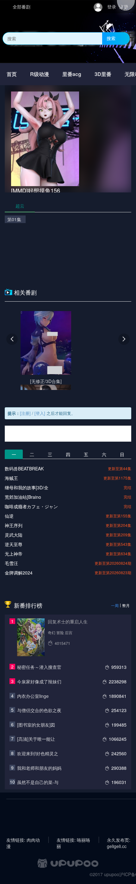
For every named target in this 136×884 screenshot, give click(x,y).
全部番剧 (21, 6)
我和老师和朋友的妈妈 (39, 768)
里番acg (71, 74)
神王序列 (13, 525)
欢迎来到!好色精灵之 (37, 753)
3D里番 (103, 74)
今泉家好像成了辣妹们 (39, 681)
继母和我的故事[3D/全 (26, 487)
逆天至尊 (13, 544)
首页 (12, 74)
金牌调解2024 (19, 572)
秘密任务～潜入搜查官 (39, 667)
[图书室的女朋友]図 (36, 725)
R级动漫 (39, 74)
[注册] (25, 413)
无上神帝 (13, 554)
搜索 (111, 38)
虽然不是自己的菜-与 (38, 782)
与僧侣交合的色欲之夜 (39, 710)
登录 (111, 6)
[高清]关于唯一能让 (36, 739)
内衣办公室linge (33, 696)
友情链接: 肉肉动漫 (23, 840)
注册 (123, 6)
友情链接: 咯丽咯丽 (73, 840)
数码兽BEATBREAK (24, 468)
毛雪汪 (11, 563)
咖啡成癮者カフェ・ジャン (31, 506)
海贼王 (11, 478)
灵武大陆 (13, 535)
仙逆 (9, 516)
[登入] (39, 413)
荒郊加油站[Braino (23, 497)
